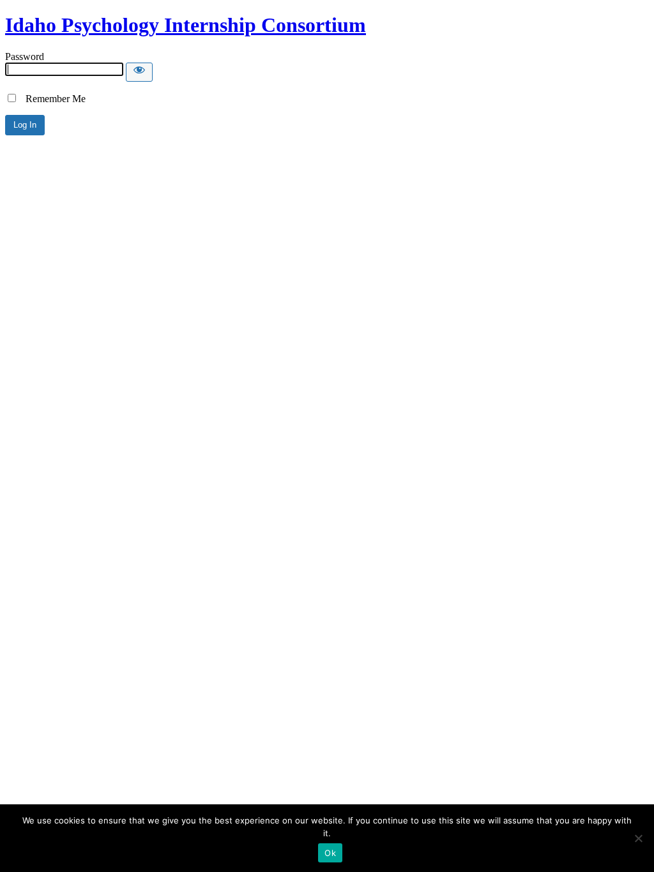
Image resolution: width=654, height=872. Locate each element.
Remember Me (52, 98)
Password (24, 56)
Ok (330, 853)
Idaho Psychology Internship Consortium (185, 24)
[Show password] (139, 72)
